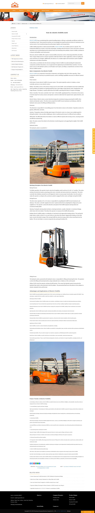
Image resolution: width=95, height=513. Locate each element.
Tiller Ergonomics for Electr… (17, 58)
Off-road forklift (72, 504)
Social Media (40, 506)
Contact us (75, 10)
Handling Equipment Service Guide (61, 10)
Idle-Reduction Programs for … (18, 66)
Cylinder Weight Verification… (18, 64)
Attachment (14, 48)
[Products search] (82, 3)
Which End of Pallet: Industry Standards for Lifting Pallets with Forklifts (44, 479)
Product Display (73, 495)
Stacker (13, 41)
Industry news (56, 499)
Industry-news (24, 23)
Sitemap (68, 511)
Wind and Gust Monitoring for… (18, 61)
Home (14, 10)
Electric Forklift (15, 33)
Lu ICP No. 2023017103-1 (61, 511)
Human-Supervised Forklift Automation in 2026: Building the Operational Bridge (46, 476)
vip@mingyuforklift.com (49, 3)
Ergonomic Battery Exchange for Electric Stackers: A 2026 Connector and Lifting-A (47, 485)
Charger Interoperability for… (18, 69)
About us (21, 10)
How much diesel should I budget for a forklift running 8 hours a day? (44, 482)
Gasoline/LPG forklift (16, 36)
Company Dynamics (58, 495)
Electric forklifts (33, 40)
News (28, 10)
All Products (14, 50)
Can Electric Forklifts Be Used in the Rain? (72, 466)
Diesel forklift (14, 31)
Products (36, 10)
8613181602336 (19, 84)
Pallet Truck (14, 43)
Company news (56, 497)
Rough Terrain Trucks (16, 38)
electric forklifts (59, 46)
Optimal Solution (45, 10)
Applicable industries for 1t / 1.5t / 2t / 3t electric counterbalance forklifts (45, 488)
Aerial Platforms (15, 45)
